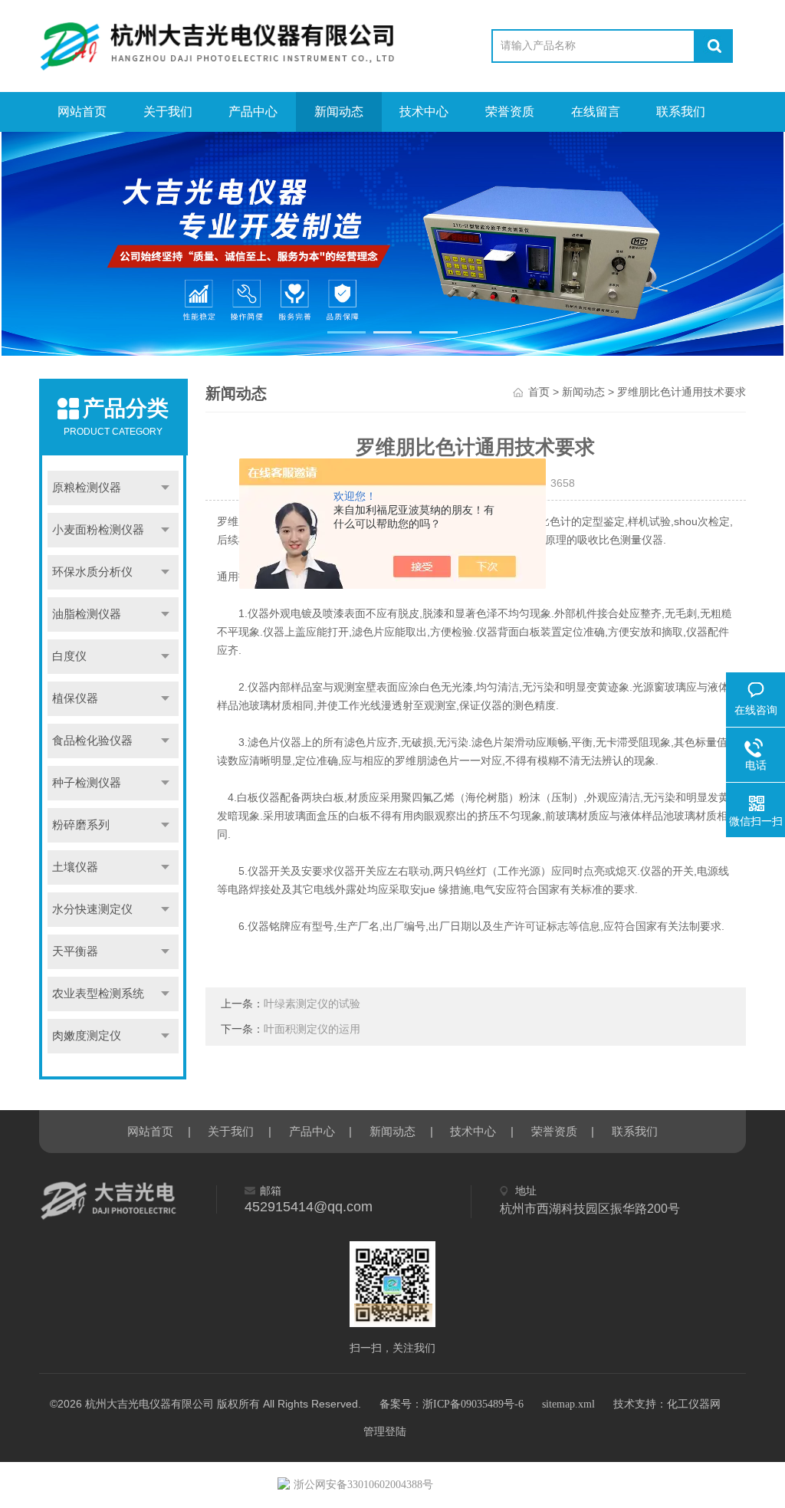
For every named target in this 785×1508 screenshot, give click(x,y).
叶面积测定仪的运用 (312, 1029)
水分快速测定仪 (92, 909)
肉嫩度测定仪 (86, 1036)
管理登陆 (384, 1431)
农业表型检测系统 (98, 993)
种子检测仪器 (86, 783)
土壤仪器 (75, 867)
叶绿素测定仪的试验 (312, 1004)
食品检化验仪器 (92, 740)
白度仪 (69, 656)
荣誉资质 (509, 111)
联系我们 (680, 111)
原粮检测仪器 (86, 487)
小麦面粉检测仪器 (98, 530)
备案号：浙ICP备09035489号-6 (451, 1404)
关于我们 (167, 111)
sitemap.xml (568, 1404)
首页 (539, 392)
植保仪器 (75, 698)
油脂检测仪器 (86, 614)
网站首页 (82, 111)
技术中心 (423, 111)
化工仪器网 (694, 1404)
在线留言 (595, 111)
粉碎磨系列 (81, 825)
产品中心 (253, 111)
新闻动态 (338, 111)
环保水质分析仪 (92, 572)
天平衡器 (75, 951)
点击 (165, 488)
